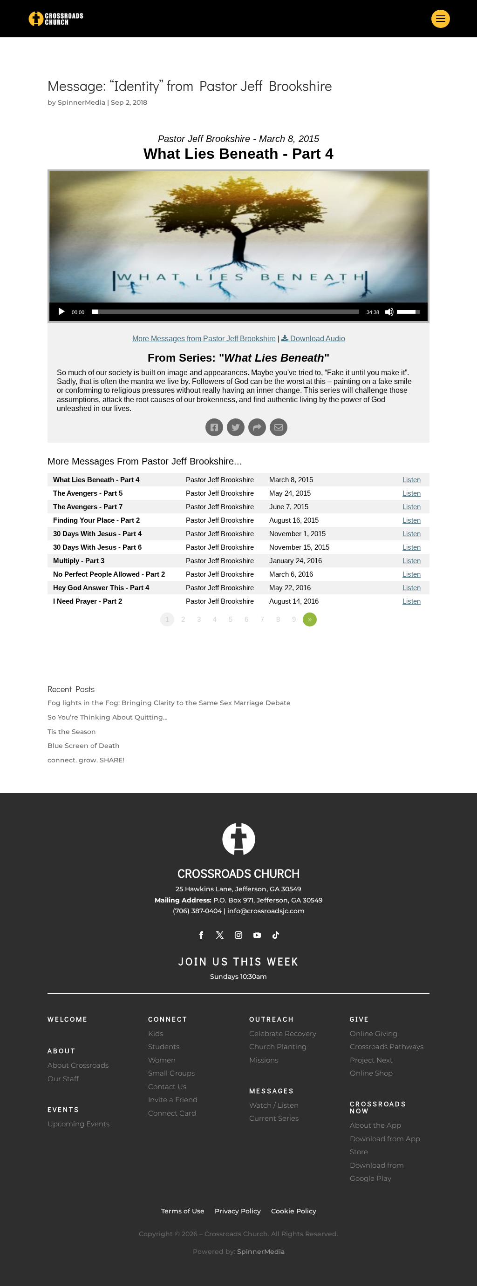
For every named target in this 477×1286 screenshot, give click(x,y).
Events (64, 1109)
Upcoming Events (78, 1123)
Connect (168, 1018)
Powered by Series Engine (395, 645)
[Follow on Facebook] (201, 935)
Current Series (274, 1118)
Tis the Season (72, 731)
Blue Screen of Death (84, 745)
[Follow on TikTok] (275, 935)
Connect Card (172, 1113)
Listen (411, 480)
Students (163, 1046)
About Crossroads (78, 1065)
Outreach (271, 1018)
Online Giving (373, 1033)
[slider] (225, 312)
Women (162, 1060)
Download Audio (317, 339)
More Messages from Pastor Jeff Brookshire (204, 339)
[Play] (61, 311)
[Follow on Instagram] (238, 935)
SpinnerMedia (81, 102)
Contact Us (167, 1086)
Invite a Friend (173, 1099)
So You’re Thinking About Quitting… (108, 717)
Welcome (68, 1018)
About (62, 1050)
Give (359, 1018)
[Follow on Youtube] (257, 935)
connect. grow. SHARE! (86, 760)
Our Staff (63, 1078)
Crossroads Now (378, 1107)
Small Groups (171, 1073)
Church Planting (278, 1046)
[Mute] (389, 311)
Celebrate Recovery (282, 1033)
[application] (238, 312)
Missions (263, 1060)
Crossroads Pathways (386, 1046)
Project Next (371, 1060)
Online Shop (371, 1073)
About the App (375, 1125)
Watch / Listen (274, 1105)
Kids (155, 1033)
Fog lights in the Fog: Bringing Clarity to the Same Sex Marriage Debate (169, 703)
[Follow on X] (219, 935)
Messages (271, 1090)
